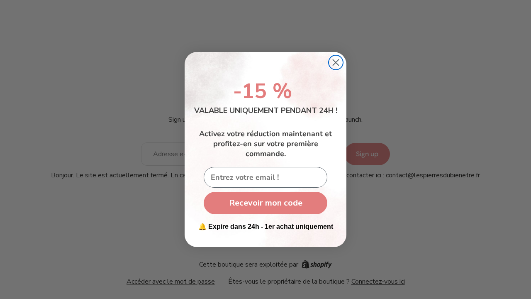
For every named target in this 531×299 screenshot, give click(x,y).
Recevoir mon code (265, 202)
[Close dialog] (336, 62)
